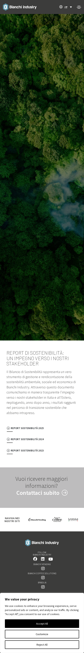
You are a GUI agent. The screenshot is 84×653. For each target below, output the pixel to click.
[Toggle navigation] (79, 7)
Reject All (42, 644)
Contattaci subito (38, 492)
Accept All (42, 623)
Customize (42, 634)
